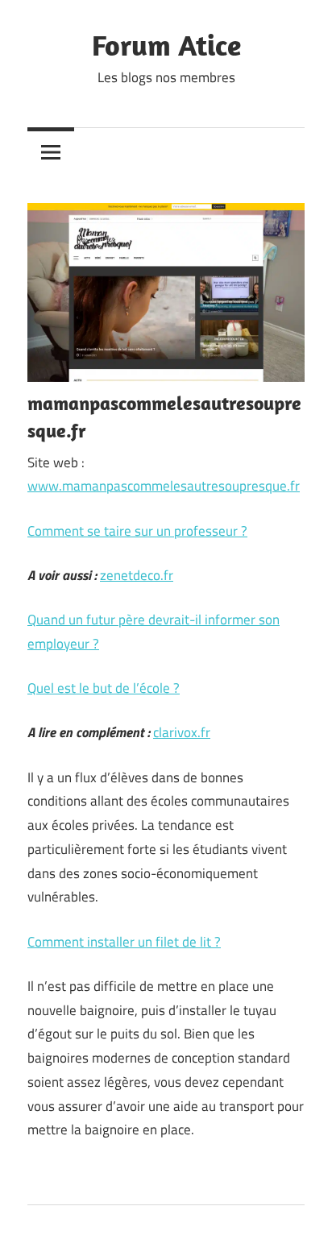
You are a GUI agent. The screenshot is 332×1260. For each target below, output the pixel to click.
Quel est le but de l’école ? (103, 688)
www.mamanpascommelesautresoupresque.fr (163, 485)
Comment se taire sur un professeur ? (137, 530)
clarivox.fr (181, 732)
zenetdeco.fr (136, 575)
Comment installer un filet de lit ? (124, 941)
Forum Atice (166, 45)
